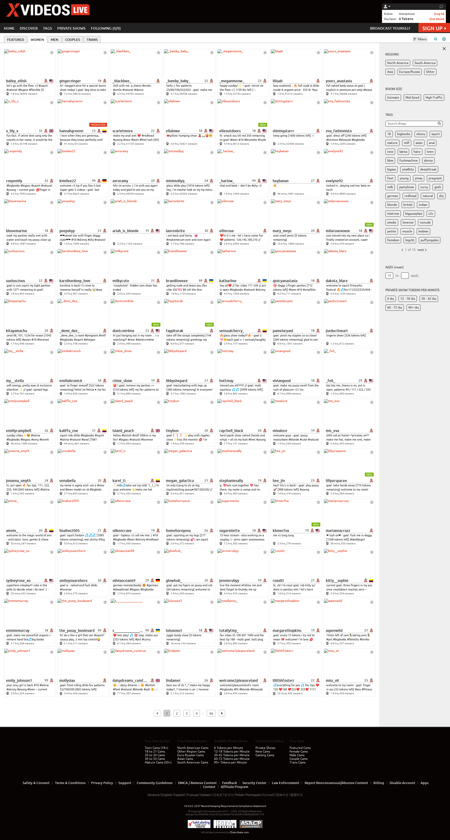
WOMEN (37, 39)
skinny (428, 160)
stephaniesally (231, 481)
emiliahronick (70, 381)
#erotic (146, 85)
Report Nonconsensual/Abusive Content (336, 783)
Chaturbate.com (239, 832)
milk (390, 187)
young (404, 178)
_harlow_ (226, 181)
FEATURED (15, 39)
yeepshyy (67, 231)
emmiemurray (17, 630)
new (390, 152)
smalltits (408, 169)
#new (126, 139)
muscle (407, 231)
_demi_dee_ (69, 331)
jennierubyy (229, 580)
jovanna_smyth (18, 481)
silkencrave (122, 531)
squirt (436, 134)
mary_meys (282, 231)
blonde (392, 205)
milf (406, 143)
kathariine (227, 281)
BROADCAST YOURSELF (390, 28)
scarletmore (123, 131)
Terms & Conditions (70, 783)
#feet (143, 139)
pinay (418, 178)
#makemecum (175, 239)
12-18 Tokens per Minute (232, 751)
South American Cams (192, 762)
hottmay (226, 381)
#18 (241, 139)
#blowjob (345, 139)
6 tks (390, 299)
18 (389, 134)
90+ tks (413, 307)
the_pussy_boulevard (77, 630)
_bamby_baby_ (178, 81)
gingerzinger (70, 81)
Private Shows (265, 748)
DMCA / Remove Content (197, 783)
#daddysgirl (357, 539)
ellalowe (173, 131)
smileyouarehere (73, 580)
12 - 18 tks (407, 299)
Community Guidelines (155, 783)
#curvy (146, 639)
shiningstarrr (283, 131)
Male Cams (297, 755)
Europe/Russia (409, 72)
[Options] (444, 39)
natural (428, 196)
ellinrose (226, 231)
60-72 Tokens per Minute (232, 759)
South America (425, 63)
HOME (9, 28)
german (392, 196)
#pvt (138, 639)
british (408, 205)
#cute (303, 439)
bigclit (409, 240)
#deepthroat (121, 589)
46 (211, 713)
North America (397, 63)
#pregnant (91, 335)
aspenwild (334, 630)
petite (391, 231)
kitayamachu (16, 331)
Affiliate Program (234, 787)
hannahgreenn (71, 131)
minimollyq (175, 181)
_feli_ (330, 381)
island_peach (123, 431)
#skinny (82, 239)
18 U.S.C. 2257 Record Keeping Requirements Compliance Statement (225, 806)
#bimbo (364, 639)
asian (419, 143)
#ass (358, 689)
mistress (393, 213)
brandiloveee (177, 281)
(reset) (399, 267)
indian (423, 205)
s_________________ (128, 630)
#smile (117, 89)
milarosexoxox (338, 231)
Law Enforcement (285, 783)
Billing (378, 783)
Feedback (229, 783)
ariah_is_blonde (126, 231)
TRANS (92, 39)
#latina (35, 435)
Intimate (393, 97)
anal (432, 143)
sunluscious (15, 281)
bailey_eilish (16, 81)
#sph (147, 689)
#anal (85, 439)
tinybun (172, 431)
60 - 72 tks (394, 307)
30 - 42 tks (428, 299)
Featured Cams (300, 748)
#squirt (43, 85)
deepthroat (428, 169)
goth (437, 187)
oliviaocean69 (124, 580)
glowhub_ (174, 580)
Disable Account (402, 783)
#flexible (34, 89)
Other (430, 72)
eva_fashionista (339, 131)
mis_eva (332, 431)
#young (117, 139)
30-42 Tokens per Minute (232, 755)
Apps (425, 783)
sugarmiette (229, 531)
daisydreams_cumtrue (130, 680)
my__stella (15, 381)
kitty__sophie (337, 580)
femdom (393, 240)
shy (441, 196)
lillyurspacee (336, 481)
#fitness (367, 689)
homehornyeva (178, 531)
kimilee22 (67, 181)
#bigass (23, 89)
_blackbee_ (122, 81)
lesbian (423, 231)
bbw (390, 160)
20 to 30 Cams (155, 755)
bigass (391, 169)
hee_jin (279, 481)
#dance (138, 89)
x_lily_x (12, 131)
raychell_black (231, 431)
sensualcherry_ (231, 331)
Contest (209, 787)
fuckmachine (408, 160)
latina (403, 152)
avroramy (120, 181)
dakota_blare (337, 281)
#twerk (44, 439)
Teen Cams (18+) (156, 748)
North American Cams (192, 748)
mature (392, 143)
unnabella (67, 481)
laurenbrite (175, 231)
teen (430, 152)
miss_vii (332, 680)
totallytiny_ (229, 630)
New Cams (262, 751)
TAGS (47, 28)
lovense (408, 222)
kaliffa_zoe (68, 431)
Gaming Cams (264, 755)
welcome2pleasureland (238, 680)
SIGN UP (432, 28)
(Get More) (436, 19)
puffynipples (430, 240)
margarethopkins (287, 630)
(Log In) (439, 13)
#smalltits (309, 289)
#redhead (148, 135)
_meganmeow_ (231, 81)
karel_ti (119, 481)
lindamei (173, 680)
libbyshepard (176, 381)
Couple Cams (299, 759)
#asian (26, 339)
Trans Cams (297, 762)
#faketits (353, 639)
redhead (410, 196)
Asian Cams (185, 759)
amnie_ (12, 531)
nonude (425, 222)
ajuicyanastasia (285, 281)
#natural (12, 89)
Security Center (254, 783)
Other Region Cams (191, 751)
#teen (135, 139)
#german (152, 585)
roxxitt (278, 580)
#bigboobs (358, 139)
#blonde (294, 439)
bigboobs (403, 134)
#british (127, 435)
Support (124, 783)
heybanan (281, 181)
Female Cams (299, 751)
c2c (430, 213)
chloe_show (122, 381)
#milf (102, 335)
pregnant (435, 178)
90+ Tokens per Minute (230, 762)
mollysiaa (67, 680)
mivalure (280, 431)
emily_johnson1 (19, 680)
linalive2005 (69, 531)
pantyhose (406, 187)
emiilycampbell (18, 431)
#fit (236, 689)
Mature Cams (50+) (158, 762)
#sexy (35, 439)
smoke (391, 222)
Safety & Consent (36, 783)
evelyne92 (334, 181)
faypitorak (174, 331)
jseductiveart (337, 331)
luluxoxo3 (174, 630)
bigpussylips (413, 213)
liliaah (278, 81)
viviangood (282, 381)
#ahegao (89, 339)
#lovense (332, 139)
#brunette (250, 139)
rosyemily (14, 181)
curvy (424, 187)
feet (390, 178)
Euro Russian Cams (190, 755)
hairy (417, 152)
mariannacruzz (338, 531)
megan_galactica (180, 481)
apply (414, 275)
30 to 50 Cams (155, 759)
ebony (420, 134)
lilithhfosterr (284, 680)
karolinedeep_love (74, 281)
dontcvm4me (123, 331)
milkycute (121, 281)
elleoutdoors (230, 131)
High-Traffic (434, 97)
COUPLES (72, 39)
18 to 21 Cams (155, 751)
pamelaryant (283, 331)
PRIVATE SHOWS (71, 28)
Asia (390, 72)
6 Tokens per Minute (228, 748)
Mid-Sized (412, 97)
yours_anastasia (339, 81)
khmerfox (281, 531)
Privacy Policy (102, 783)
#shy (255, 185)
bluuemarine (16, 231)
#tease (367, 89)
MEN (54, 39)
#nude (262, 139)
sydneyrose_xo (18, 580)
